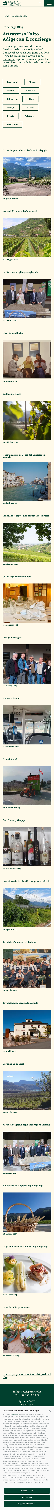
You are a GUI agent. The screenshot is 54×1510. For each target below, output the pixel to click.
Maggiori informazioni (27, 1504)
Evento (10, 116)
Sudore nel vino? (12, 394)
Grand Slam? (10, 759)
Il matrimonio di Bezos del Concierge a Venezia (24, 456)
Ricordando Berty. (13, 333)
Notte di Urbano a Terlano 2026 (20, 211)
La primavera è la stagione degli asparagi (25, 1247)
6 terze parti (15, 1414)
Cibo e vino (12, 99)
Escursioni (12, 82)
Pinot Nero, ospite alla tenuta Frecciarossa (26, 516)
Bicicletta (30, 90)
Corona (10, 90)
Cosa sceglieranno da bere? (18, 577)
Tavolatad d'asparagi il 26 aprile (20, 1003)
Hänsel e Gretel (11, 698)
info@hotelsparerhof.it (27, 1392)
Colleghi (11, 107)
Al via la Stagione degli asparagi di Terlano (26, 1125)
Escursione (12, 124)
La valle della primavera (16, 1307)
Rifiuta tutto (27, 1497)
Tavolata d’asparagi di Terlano (19, 942)
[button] (49, 1410)
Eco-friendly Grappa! (14, 820)
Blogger (32, 82)
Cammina (9, 59)
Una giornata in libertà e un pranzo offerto (26, 881)
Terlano (30, 107)
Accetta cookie (27, 1491)
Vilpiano (29, 116)
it (40, 3)
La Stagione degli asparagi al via (20, 272)
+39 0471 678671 (29, 1395)
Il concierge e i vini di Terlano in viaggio (25, 150)
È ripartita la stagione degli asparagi (23, 1186)
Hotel (31, 99)
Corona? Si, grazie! (13, 1064)
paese (18, 53)
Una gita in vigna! (13, 638)
